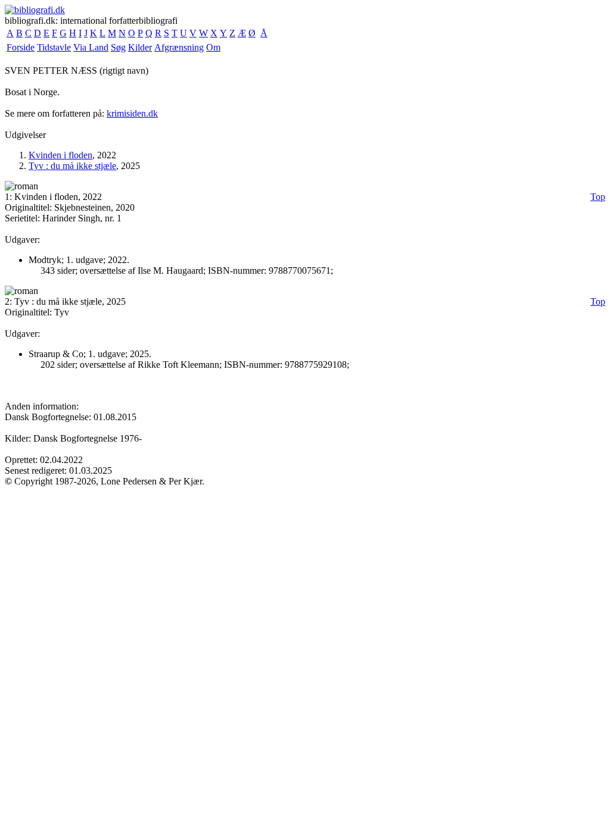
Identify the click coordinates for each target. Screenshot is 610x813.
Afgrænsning (179, 47)
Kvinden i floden (60, 155)
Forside (21, 47)
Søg (118, 47)
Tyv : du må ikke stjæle (72, 166)
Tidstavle (54, 47)
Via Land (90, 47)
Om (213, 47)
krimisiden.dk (132, 113)
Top (597, 197)
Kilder (140, 47)
